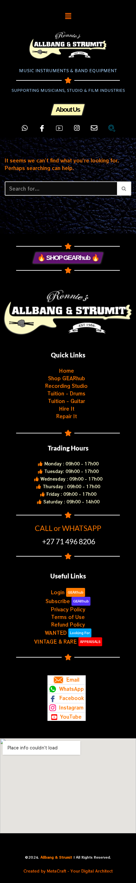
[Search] (124, 188)
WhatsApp (71, 688)
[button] (68, 15)
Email (72, 679)
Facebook (71, 698)
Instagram (70, 707)
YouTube (70, 716)
